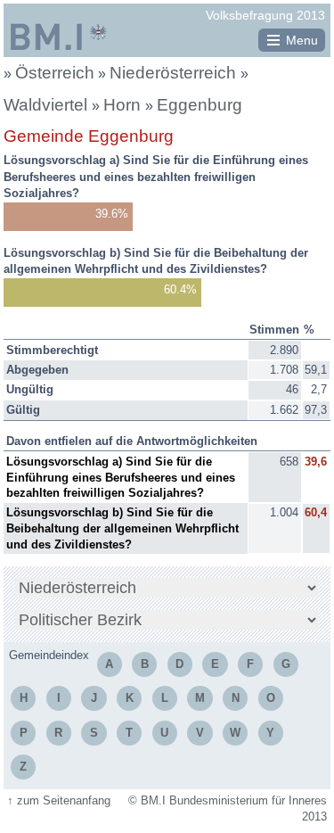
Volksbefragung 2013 (265, 15)
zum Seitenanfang (58, 800)
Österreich (54, 72)
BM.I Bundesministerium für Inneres (59, 36)
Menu (302, 40)
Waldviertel (48, 104)
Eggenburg (199, 104)
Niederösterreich (175, 72)
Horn (124, 104)
